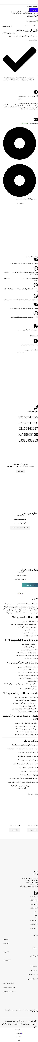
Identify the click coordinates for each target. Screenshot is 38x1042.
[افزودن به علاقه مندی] (26, 822)
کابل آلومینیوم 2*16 (15, 825)
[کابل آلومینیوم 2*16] (11, 808)
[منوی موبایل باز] (36, 2)
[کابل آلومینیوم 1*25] (29, 808)
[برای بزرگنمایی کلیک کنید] (35, 19)
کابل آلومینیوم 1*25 (33, 825)
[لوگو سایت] (18, 2)
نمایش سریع (31, 822)
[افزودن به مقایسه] (36, 822)
